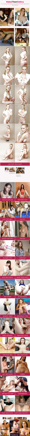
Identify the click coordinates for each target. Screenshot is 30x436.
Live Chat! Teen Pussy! (15, 164)
